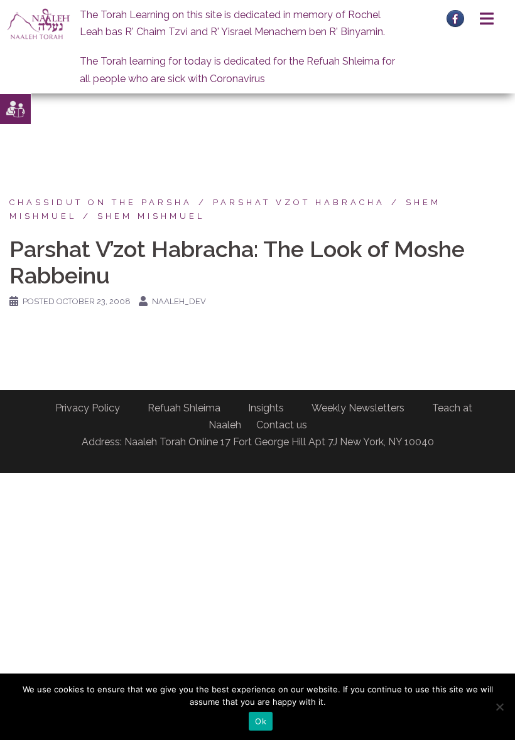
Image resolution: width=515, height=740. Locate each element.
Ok (260, 721)
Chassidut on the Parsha (100, 202)
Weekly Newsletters (358, 408)
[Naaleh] (38, 23)
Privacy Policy (87, 408)
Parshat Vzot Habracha (299, 202)
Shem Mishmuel (151, 216)
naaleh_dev (179, 301)
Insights (266, 408)
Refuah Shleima (184, 408)
